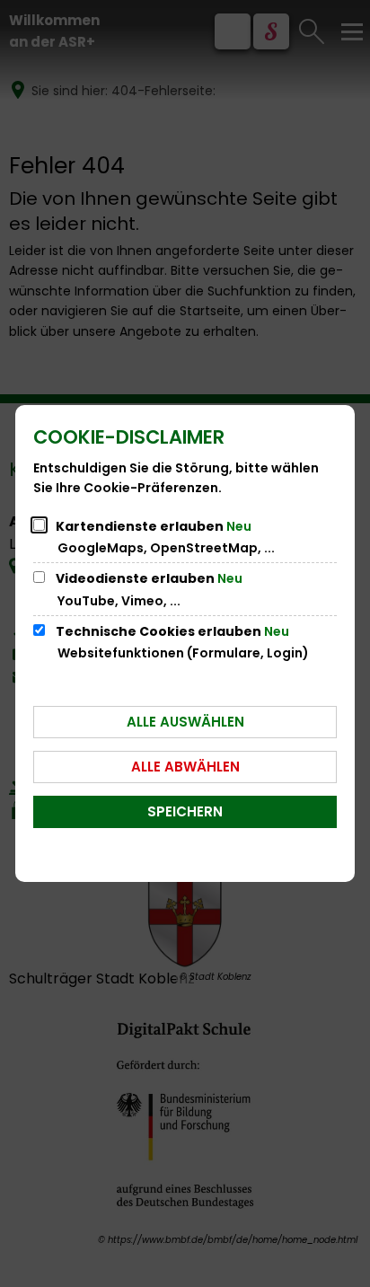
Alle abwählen (185, 766)
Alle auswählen (185, 721)
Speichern (185, 811)
